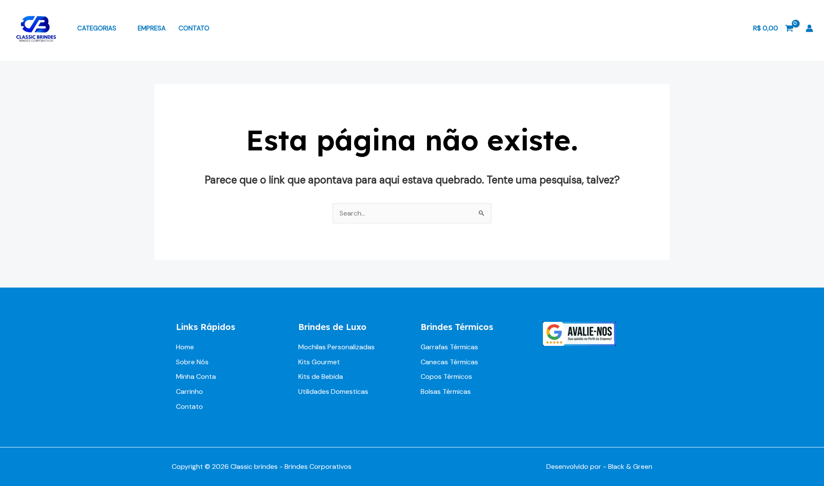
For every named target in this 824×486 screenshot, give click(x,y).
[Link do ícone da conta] (809, 28)
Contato (194, 28)
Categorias (96, 28)
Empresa (152, 28)
